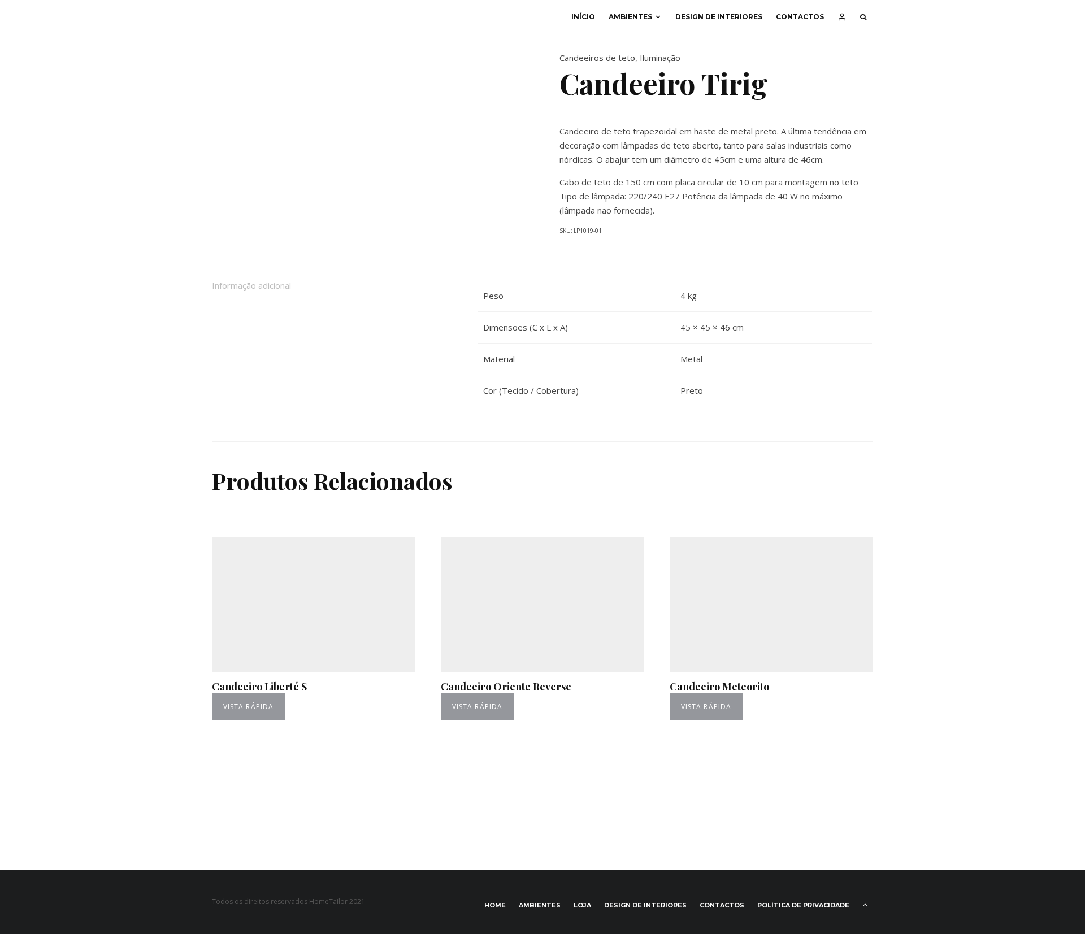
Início (583, 16)
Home (495, 905)
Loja (582, 905)
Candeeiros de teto (597, 57)
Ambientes (630, 16)
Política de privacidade (803, 905)
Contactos (800, 16)
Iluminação (660, 57)
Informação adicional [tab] (251, 285)
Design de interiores (718, 16)
